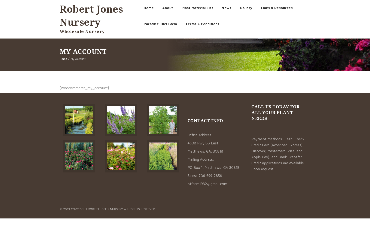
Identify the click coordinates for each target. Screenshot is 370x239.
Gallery (246, 8)
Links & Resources (277, 8)
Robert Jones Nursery (91, 15)
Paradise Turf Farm (160, 24)
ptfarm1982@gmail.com (207, 184)
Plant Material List (197, 8)
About (167, 8)
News (226, 8)
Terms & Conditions (202, 24)
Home (149, 8)
